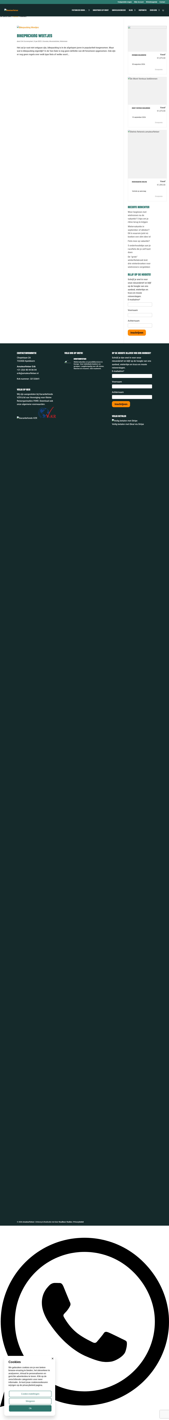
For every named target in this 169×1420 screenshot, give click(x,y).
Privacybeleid (78, 1222)
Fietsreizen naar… (79, 10)
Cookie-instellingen (30, 1394)
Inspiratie (143, 10)
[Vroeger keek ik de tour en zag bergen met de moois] (98, 623)
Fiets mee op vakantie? (139, 241)
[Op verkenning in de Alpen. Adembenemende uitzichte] (84, 948)
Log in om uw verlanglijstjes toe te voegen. (130, 55)
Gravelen (46, 41)
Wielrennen (63, 41)
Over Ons (153, 10)
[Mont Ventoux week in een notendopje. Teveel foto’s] (84, 1140)
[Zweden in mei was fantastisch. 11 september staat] (70, 1133)
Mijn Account (139, 2)
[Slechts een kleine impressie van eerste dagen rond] (98, 1113)
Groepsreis (159, 69)
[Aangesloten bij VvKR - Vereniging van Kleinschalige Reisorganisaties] (47, 418)
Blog (131, 10)
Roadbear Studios (65, 1222)
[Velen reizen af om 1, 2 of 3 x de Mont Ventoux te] (98, 973)
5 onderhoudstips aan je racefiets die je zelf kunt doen (139, 249)
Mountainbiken (54, 41)
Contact (162, 2)
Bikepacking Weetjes (34, 35)
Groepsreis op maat (101, 10)
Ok (30, 1408)
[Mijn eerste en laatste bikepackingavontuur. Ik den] (84, 510)
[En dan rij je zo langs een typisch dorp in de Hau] (70, 915)
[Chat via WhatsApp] (84, 1418)
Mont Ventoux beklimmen (141, 108)
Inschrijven (136, 332)
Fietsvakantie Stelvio (139, 182)
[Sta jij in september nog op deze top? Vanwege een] (70, 484)
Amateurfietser (28, 1222)
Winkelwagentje (151, 2)
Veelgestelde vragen (125, 2)
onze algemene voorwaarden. (31, 404)
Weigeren (30, 1401)
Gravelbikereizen (119, 10)
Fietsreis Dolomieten (139, 55)
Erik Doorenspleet (27, 41)
